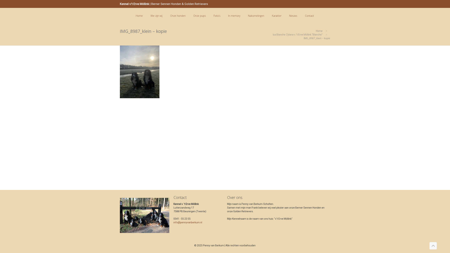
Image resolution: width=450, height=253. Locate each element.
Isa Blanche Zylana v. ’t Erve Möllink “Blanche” (298, 34)
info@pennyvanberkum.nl (187, 222)
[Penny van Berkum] (125, 16)
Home (319, 31)
